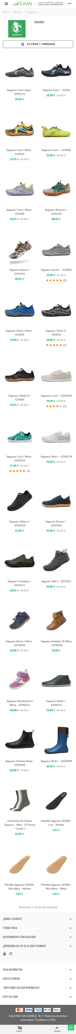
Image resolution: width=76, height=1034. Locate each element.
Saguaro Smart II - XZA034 (56, 332)
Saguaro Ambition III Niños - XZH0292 (56, 643)
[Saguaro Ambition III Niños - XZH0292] (56, 621)
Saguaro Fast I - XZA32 (56, 90)
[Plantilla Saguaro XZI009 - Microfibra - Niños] (56, 864)
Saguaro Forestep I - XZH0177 (20, 583)
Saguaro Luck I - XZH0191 (56, 395)
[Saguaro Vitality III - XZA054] (20, 375)
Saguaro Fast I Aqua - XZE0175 (19, 92)
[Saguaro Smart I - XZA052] (56, 249)
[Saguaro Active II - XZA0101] (20, 249)
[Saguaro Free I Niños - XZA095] (20, 189)
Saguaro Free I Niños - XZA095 (19, 211)
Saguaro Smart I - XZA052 (56, 269)
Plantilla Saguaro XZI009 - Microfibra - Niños (56, 886)
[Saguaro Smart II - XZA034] (56, 310)
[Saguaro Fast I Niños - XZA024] (20, 129)
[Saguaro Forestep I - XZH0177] (20, 561)
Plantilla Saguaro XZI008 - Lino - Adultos (56, 822)
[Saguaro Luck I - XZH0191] (56, 375)
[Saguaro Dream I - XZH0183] (56, 501)
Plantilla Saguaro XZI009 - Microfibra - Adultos (19, 886)
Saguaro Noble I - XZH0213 (56, 703)
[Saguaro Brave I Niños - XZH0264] (20, 621)
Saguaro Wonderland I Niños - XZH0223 (19, 703)
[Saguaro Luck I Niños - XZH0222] (20, 436)
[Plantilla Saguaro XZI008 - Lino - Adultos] (56, 800)
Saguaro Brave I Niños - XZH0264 (20, 643)
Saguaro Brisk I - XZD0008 (56, 761)
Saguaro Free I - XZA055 (56, 150)
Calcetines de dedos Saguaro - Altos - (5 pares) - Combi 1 (19, 824)
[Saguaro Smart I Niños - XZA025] (20, 310)
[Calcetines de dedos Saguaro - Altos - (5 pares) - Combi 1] (20, 800)
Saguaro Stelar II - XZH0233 (19, 523)
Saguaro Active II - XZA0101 (19, 271)
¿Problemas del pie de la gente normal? (24, 946)
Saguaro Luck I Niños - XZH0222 (19, 458)
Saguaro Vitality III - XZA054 (19, 397)
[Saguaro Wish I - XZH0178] (56, 436)
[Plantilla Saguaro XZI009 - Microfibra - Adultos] (20, 864)
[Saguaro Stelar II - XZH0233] (20, 501)
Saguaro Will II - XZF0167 (56, 581)
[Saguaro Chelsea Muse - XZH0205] (20, 740)
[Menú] (6, 3)
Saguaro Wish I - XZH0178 (56, 456)
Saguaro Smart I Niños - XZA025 (20, 332)
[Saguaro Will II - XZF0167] (56, 561)
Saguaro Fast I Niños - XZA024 (19, 152)
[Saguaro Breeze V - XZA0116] (56, 189)
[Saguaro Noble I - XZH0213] (56, 681)
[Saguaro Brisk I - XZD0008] (56, 740)
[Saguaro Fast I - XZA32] (56, 70)
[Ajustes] (69, 3)
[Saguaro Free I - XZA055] (56, 129)
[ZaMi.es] (38, 3)
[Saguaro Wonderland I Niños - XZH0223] (20, 681)
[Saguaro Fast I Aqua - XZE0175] (20, 70)
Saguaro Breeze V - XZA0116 (56, 211)
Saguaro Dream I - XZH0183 (56, 523)
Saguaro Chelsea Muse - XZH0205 (19, 763)
